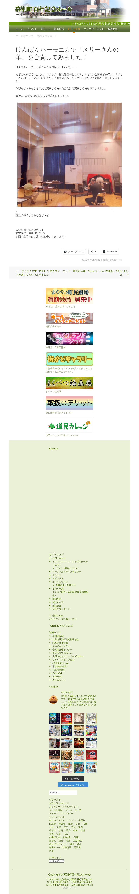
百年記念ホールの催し (60, 837)
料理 (83, 830)
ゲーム (68, 810)
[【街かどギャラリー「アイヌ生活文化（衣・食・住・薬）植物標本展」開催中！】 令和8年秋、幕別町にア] (79, 718)
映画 (51, 833)
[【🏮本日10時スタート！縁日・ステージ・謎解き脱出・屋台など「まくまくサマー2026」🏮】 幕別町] (79, 755)
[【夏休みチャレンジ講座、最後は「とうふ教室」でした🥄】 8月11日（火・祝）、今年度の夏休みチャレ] (54, 730)
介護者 (52, 823)
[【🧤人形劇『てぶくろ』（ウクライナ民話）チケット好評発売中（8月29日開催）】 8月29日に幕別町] (54, 767)
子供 (58, 827)
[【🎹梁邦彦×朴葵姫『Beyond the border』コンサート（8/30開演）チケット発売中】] (79, 767)
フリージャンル (57, 816)
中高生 (81, 820)
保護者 (62, 823)
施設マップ (57, 602)
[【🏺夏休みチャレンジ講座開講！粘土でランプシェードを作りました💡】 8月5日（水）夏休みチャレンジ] (54, 743)
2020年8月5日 (94, 260)
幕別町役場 (57, 635)
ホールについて (25, 35)
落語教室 (112, 29)
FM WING (57, 676)
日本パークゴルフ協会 (63, 659)
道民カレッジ (59, 680)
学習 (73, 827)
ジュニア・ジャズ (94, 29)
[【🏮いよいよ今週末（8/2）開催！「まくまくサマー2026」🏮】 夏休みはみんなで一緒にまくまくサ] (66, 767)
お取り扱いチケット (59, 803)
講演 (79, 843)
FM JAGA (57, 673)
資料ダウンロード (47, 35)
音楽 (51, 850)
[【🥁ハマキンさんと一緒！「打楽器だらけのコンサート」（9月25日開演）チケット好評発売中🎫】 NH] (91, 718)
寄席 (80, 827)
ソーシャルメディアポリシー (66, 571)
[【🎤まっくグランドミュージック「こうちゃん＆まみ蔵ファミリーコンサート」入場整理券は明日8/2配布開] (91, 755)
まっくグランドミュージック (63, 806)
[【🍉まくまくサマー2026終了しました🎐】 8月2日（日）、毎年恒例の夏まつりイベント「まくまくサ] (66, 743)
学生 (66, 827)
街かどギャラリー (58, 843)
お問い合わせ (59, 558)
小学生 (52, 830)
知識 (76, 837)
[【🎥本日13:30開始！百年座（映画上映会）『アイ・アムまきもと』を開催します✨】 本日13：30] (54, 718)
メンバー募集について (67, 568)
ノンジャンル (67, 813)
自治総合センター (61, 646)
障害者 (77, 847)
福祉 (61, 840)
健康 (70, 823)
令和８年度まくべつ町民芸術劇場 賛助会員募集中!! (70, 592)
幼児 (61, 830)
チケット (45, 29)
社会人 (52, 840)
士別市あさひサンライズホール (67, 656)
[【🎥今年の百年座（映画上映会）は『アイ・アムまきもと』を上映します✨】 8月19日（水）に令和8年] (66, 730)
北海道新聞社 (59, 669)
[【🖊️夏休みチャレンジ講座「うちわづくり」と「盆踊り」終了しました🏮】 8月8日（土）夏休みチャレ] (79, 730)
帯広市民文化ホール (62, 652)
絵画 (68, 840)
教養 (75, 830)
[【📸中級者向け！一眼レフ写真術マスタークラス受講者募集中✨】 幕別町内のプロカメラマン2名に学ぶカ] (91, 743)
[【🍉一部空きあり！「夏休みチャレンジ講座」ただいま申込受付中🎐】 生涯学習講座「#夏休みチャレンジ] (91, 767)
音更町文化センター (62, 649)
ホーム (19, 29)
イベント (32, 29)
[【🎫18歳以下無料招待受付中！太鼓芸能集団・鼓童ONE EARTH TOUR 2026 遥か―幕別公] (66, 755)
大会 (51, 827)
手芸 (68, 830)
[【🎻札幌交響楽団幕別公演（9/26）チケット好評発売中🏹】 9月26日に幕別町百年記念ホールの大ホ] (54, 755)
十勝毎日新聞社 (60, 666)
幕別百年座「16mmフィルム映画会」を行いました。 (100, 272)
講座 (72, 843)
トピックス (73, 29)
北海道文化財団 (60, 642)
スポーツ (53, 813)
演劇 (58, 833)
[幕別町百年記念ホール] (69, 10)
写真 (85, 823)
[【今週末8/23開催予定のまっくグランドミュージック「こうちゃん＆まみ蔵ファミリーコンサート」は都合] (66, 718)
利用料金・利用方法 (66, 585)
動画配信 (59, 29)
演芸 (66, 833)
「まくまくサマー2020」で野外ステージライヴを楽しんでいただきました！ (43, 272)
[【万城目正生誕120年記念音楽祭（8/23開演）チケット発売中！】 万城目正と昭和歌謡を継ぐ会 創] (91, 730)
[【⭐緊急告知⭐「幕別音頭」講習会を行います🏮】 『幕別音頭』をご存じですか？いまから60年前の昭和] (79, 743)
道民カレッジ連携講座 (60, 847)
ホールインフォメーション (62, 820)
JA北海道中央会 (60, 663)
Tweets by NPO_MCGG (61, 625)
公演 (77, 823)
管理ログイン (69, 887)
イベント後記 (55, 810)
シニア (78, 810)
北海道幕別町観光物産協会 (65, 639)
